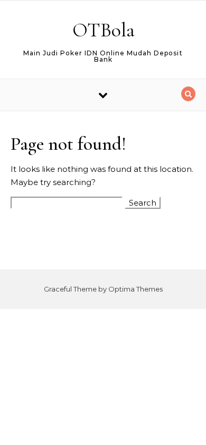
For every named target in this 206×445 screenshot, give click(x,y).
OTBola (103, 30)
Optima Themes (135, 289)
